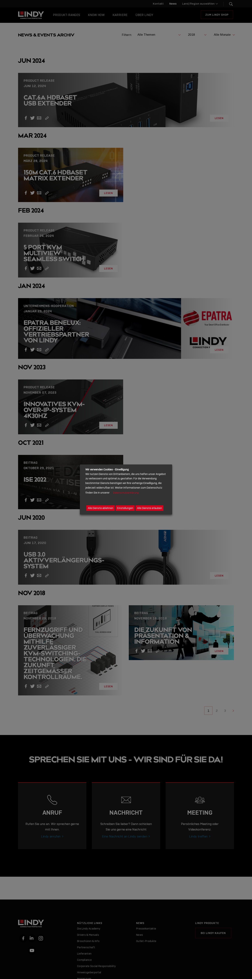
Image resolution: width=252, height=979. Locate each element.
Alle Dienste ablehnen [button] (100, 508)
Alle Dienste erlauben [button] (149, 508)
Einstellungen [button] (125, 508)
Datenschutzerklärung (126, 492)
